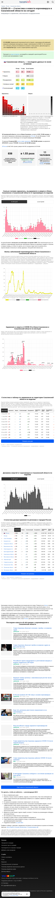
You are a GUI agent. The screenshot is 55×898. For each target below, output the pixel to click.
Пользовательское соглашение (9, 864)
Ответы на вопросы (6, 857)
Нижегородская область (9, 549)
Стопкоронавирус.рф (32, 827)
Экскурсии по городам (7, 843)
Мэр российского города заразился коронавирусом (30, 726)
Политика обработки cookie (8, 869)
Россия (7, 6)
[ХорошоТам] (25, 2)
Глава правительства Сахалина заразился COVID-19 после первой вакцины (33, 742)
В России (4, 146)
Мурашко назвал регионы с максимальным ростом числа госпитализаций (32, 678)
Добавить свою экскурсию (8, 850)
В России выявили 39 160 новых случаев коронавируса (31, 695)
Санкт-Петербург (8, 538)
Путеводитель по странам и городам (11, 847)
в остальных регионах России (27, 161)
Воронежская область (9, 546)
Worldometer (23, 827)
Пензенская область (8, 567)
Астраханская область (9, 564)
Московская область (8, 570)
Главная (3, 6)
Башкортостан (7, 541)
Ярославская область (9, 556)
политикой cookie (14, 895)
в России (33, 136)
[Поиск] (53, 2)
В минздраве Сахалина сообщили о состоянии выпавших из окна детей (33, 774)
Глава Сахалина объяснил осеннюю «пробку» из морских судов (32, 629)
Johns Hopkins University (12, 827)
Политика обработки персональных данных (13, 866)
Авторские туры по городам (8, 845)
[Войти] (48, 2)
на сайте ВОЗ (19, 822)
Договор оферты (5, 871)
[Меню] (2, 2)
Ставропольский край (9, 562)
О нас (2, 859)
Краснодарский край (8, 551)
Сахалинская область (15, 6)
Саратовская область (9, 554)
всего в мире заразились (24, 141)
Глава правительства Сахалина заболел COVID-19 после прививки (32, 759)
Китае (45, 605)
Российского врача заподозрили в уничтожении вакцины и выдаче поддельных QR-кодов (32, 661)
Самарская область (8, 543)
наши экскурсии (15, 54)
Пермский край (7, 559)
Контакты (5, 883)
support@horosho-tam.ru (9, 885)
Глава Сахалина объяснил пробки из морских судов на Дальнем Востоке (31, 646)
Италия (26, 618)
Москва (5, 535)
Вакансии (4, 862)
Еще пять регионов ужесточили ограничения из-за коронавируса (30, 711)
